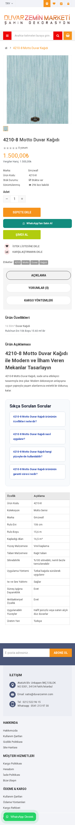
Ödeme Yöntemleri (14, 802)
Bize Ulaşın (9, 780)
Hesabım (47, 3)
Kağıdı (43, 262)
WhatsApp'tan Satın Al (39, 223)
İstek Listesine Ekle (26, 246)
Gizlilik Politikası (12, 741)
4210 (17, 262)
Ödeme (61, 3)
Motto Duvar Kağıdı (39, 139)
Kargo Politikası (12, 763)
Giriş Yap (68, 3)
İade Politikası (11, 774)
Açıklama (38, 275)
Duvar (34, 262)
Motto (25, 262)
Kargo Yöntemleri (38, 300)
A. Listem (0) (54, 3)
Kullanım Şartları (12, 736)
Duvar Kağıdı (23, 326)
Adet (6, 192)
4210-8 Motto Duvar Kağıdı (30, 48)
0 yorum (23, 147)
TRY (8, 3)
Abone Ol (61, 652)
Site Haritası (10, 747)
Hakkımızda (10, 730)
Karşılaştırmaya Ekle (27, 251)
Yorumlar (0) (39, 288)
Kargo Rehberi (11, 807)
